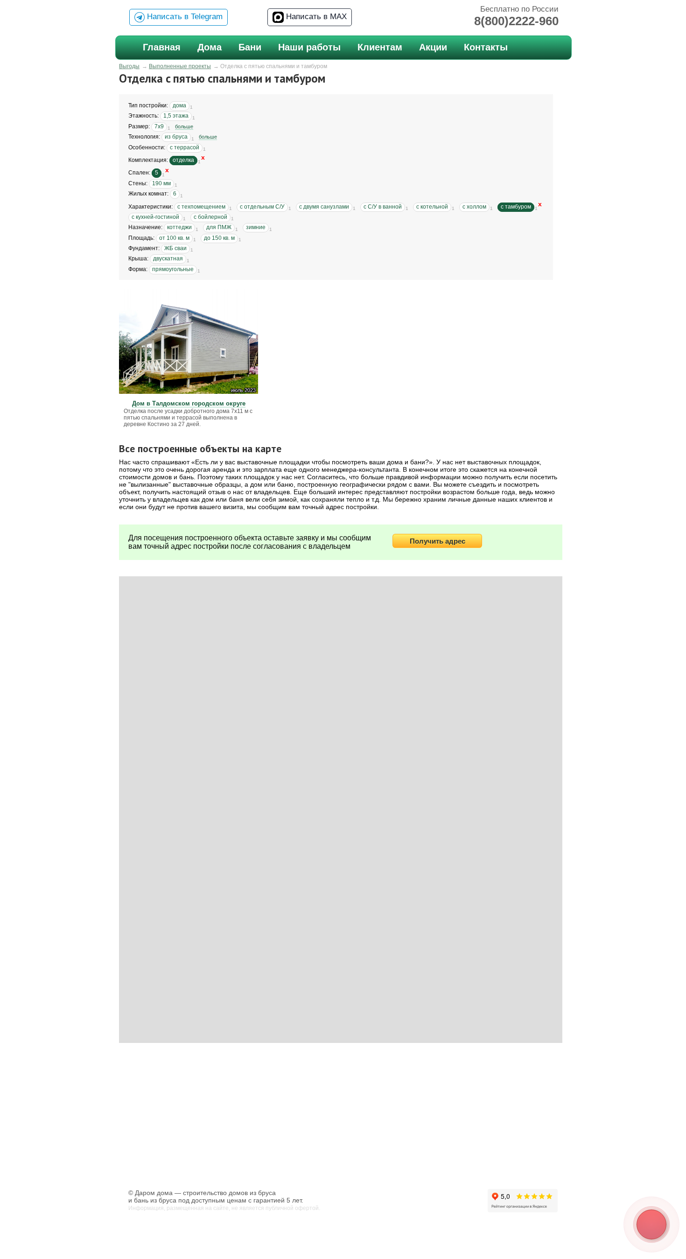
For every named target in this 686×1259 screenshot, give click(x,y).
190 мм (161, 183)
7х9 (159, 126)
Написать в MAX (315, 16)
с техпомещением (201, 206)
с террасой (184, 147)
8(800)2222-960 (516, 21)
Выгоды (129, 66)
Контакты (486, 47)
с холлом (474, 206)
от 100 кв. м (174, 238)
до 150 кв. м (219, 238)
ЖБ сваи (175, 248)
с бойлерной (210, 217)
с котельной (432, 206)
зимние (256, 227)
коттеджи (179, 227)
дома (179, 105)
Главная (162, 47)
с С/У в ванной (383, 206)
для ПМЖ (218, 227)
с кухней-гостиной (155, 217)
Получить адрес (437, 541)
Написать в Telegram (184, 16)
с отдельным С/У (262, 206)
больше (184, 126)
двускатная (168, 258)
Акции (433, 47)
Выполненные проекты (180, 66)
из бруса (176, 136)
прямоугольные (173, 269)
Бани (249, 47)
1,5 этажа (176, 115)
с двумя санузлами (324, 206)
